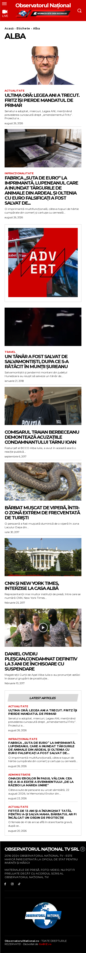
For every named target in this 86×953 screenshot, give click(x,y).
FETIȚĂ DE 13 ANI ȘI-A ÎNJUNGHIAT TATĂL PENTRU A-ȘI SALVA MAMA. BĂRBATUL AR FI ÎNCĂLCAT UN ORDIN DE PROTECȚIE (42, 814)
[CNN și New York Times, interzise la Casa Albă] (43, 557)
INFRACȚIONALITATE (19, 173)
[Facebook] (5, 883)
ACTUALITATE (15, 90)
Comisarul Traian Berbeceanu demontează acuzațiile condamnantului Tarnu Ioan (42, 437)
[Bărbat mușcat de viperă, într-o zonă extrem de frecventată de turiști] (43, 481)
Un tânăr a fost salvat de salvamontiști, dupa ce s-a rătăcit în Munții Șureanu (36, 361)
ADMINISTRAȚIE (19, 774)
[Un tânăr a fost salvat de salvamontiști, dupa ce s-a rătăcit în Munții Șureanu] (43, 327)
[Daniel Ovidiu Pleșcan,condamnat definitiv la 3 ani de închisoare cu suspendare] (43, 628)
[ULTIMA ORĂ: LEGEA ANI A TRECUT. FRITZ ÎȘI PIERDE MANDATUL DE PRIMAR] (43, 65)
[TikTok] (19, 883)
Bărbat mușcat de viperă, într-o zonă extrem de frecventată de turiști (42, 512)
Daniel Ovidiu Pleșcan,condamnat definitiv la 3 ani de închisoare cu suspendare (41, 661)
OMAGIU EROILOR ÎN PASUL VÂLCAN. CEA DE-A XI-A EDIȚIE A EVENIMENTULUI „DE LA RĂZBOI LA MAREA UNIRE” (41, 781)
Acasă (9, 28)
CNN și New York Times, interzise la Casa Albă (32, 586)
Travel (10, 352)
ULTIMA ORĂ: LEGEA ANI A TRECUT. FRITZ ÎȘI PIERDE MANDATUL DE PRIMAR (42, 100)
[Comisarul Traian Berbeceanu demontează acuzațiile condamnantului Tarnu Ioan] (43, 406)
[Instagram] (12, 883)
